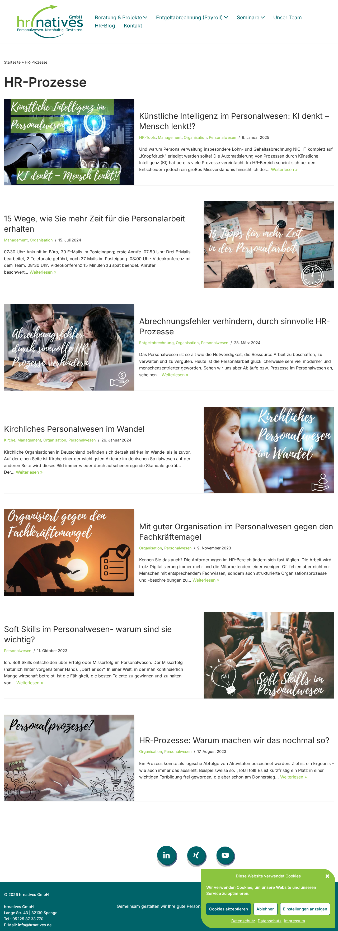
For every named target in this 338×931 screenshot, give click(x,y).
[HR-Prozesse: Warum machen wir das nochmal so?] (69, 758)
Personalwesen (222, 137)
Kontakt (133, 25)
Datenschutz (243, 920)
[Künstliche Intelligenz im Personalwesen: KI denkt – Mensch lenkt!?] (69, 142)
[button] (327, 876)
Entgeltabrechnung (156, 342)
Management (170, 137)
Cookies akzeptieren (228, 908)
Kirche (9, 440)
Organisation (195, 137)
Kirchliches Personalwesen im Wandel (74, 429)
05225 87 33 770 (27, 918)
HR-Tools (147, 137)
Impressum (294, 920)
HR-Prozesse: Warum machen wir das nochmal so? (234, 740)
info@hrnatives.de (34, 925)
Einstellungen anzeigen (305, 908)
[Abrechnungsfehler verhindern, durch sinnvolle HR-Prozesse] (69, 347)
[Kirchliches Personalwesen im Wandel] (269, 450)
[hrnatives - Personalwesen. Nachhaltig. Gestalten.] (51, 21)
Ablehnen (265, 908)
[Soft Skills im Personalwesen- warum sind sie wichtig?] (269, 655)
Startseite (12, 62)
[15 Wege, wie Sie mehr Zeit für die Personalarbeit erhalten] (269, 244)
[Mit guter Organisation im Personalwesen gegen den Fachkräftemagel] (69, 552)
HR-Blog (105, 25)
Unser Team (287, 17)
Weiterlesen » (284, 169)
